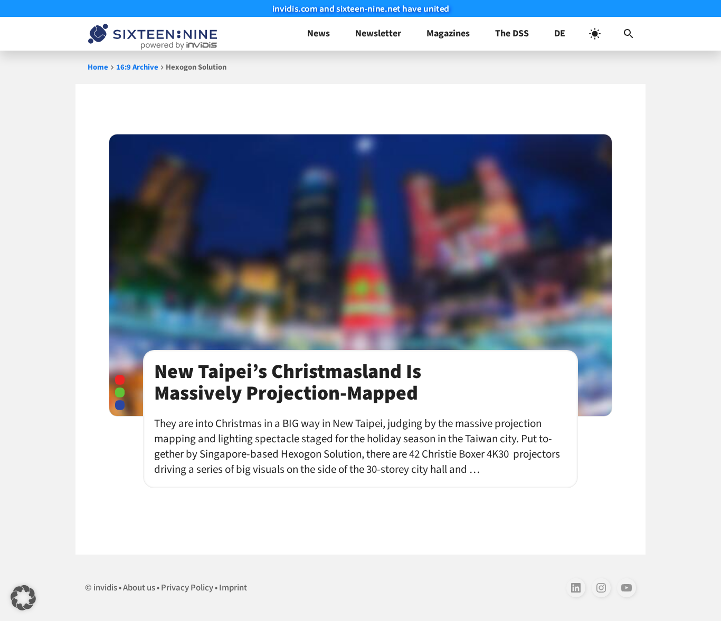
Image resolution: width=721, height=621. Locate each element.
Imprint (233, 587)
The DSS (512, 33)
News (318, 33)
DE (559, 33)
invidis (105, 587)
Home (98, 67)
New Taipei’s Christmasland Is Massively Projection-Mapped (287, 382)
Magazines (448, 33)
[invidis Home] (150, 34)
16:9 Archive (137, 67)
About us (139, 587)
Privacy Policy (187, 587)
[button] (629, 34)
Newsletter (378, 33)
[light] (595, 34)
